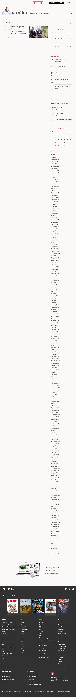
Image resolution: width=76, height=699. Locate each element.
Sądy (3, 658)
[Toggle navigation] (6, 3)
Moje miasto (61, 650)
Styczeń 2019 (55, 354)
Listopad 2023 (55, 224)
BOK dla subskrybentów (8, 679)
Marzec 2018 (54, 376)
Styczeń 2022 (55, 273)
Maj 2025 (53, 184)
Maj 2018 (53, 372)
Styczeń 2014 (55, 488)
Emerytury (24, 642)
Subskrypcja (59, 588)
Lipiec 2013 (54, 502)
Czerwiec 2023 (55, 235)
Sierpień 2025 (55, 177)
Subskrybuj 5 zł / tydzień (56, 2)
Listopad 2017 (55, 385)
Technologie (42, 653)
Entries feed (54, 548)
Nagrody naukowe (44, 657)
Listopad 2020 (55, 305)
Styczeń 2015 (55, 461)
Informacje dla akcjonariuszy (34, 684)
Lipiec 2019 (54, 341)
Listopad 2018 (55, 358)
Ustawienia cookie (31, 682)
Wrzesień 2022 (55, 255)
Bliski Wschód (24, 629)
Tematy (60, 661)
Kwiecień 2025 (55, 186)
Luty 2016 (54, 432)
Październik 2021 (55, 280)
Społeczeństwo (62, 646)
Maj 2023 (53, 238)
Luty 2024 (54, 217)
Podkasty (60, 653)
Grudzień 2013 (55, 491)
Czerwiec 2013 (55, 504)
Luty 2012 (53, 540)
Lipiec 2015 (54, 448)
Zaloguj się (54, 546)
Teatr (40, 633)
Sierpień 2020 (55, 311)
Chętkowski (61, 631)
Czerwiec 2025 (55, 182)
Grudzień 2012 (55, 517)
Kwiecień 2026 (55, 159)
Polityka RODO (30, 679)
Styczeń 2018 (55, 381)
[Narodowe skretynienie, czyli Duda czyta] (38, 32)
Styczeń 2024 (55, 220)
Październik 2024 (56, 199)
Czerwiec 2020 (55, 316)
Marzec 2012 (54, 538)
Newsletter (49, 588)
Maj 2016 (53, 426)
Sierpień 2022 (55, 258)
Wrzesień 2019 (55, 336)
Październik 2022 (55, 253)
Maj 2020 (53, 318)
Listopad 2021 (55, 278)
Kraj (3, 644)
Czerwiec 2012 (55, 531)
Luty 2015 (53, 459)
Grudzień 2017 (55, 383)
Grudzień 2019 (55, 329)
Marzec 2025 (54, 188)
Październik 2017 (55, 388)
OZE (22, 648)
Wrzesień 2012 (55, 524)
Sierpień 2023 (55, 231)
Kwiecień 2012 (55, 535)
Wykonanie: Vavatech (50, 691)
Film (40, 627)
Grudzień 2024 (55, 195)
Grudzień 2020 (55, 302)
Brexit (22, 622)
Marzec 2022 (54, 269)
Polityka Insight (17, 691)
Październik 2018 (55, 361)
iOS (52, 677)
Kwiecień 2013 (55, 508)
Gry (40, 635)
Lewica (4, 651)
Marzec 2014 (54, 484)
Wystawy (41, 631)
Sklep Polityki (61, 666)
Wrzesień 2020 (55, 309)
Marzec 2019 (54, 350)
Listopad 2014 (55, 466)
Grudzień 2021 (55, 276)
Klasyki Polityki (62, 648)
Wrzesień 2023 (55, 229)
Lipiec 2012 (54, 529)
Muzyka (41, 624)
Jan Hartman (10, 37)
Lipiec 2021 (54, 287)
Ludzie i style (61, 644)
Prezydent (5, 656)
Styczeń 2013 (55, 515)
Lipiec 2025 (54, 179)
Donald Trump (24, 627)
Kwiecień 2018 (55, 374)
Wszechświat (42, 650)
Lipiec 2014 (54, 475)
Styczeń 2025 (55, 193)
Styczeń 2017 (55, 408)
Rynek (22, 639)
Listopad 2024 (55, 197)
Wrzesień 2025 (55, 175)
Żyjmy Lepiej (5, 633)
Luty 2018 (54, 379)
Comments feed (55, 551)
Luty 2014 (53, 486)
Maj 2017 (53, 399)
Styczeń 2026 (55, 166)
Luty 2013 (54, 513)
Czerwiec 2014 (55, 477)
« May (52, 52)
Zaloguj (68, 2)
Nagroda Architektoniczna (46, 640)
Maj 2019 (53, 345)
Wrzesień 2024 (55, 202)
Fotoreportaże (61, 655)
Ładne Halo (42, 691)
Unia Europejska (25, 624)
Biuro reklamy (5, 674)
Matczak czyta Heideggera (63, 103)
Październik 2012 (55, 522)
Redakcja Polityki (6, 671)
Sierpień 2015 (55, 446)
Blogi (59, 619)
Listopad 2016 (55, 412)
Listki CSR (23, 653)
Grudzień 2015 (55, 437)
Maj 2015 (53, 453)
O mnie (70, 13)
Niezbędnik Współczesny (8, 629)
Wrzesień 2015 (55, 444)
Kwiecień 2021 (55, 294)
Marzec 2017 (54, 403)
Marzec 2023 (54, 242)
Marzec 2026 (54, 161)
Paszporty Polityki (44, 638)
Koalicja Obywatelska (8, 654)
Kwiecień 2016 (55, 428)
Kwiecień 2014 (55, 482)
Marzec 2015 (54, 457)
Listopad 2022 (55, 251)
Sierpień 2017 (55, 392)
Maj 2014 (53, 479)
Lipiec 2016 (54, 421)
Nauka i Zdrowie (43, 645)
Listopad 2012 (55, 520)
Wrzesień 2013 (55, 497)
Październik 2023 (56, 226)
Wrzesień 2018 (55, 363)
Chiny (22, 633)
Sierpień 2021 (55, 285)
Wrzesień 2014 (55, 470)
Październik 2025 (55, 173)
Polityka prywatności (32, 676)
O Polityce (4, 682)
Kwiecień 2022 (55, 267)
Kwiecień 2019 (55, 347)
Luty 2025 (54, 191)
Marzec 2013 (54, 511)
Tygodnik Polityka (7, 622)
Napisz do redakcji (6, 676)
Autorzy (60, 659)
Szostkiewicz (61, 627)
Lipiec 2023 (54, 233)
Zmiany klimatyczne (44, 655)
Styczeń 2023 (55, 247)
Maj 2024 (53, 211)
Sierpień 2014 (55, 473)
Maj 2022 (53, 264)
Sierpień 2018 (55, 365)
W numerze (4, 619)
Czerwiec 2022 (55, 262)
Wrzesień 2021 (55, 282)
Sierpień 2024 (55, 204)
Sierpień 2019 (55, 338)
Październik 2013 (55, 495)
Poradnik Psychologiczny (8, 627)
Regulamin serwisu (31, 671)
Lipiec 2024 (54, 206)
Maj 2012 (53, 533)
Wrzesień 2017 (55, 390)
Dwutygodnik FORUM (6, 691)
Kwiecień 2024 (55, 213)
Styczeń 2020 (55, 327)
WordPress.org (55, 553)
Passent (60, 622)
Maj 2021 (53, 291)
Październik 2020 (56, 307)
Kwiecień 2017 (55, 401)
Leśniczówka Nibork (27, 691)
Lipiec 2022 (54, 260)
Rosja (22, 631)
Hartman (60, 624)
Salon (3, 631)
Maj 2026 (53, 157)
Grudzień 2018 (55, 356)
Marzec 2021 (54, 296)
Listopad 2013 (55, 493)
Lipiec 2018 (54, 367)
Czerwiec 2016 (55, 423)
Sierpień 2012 (55, 526)
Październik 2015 (55, 441)
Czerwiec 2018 (55, 370)
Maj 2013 (53, 506)
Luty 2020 (54, 325)
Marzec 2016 (54, 430)
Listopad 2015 (55, 439)
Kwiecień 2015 (55, 455)
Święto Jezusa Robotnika (58, 98)
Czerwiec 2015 (55, 450)
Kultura (41, 619)
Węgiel (22, 646)
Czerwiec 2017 (55, 397)
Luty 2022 (54, 271)
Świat (22, 619)
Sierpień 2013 (55, 500)
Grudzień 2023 (55, 222)
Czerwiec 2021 (55, 289)
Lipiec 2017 (54, 394)
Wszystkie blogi (62, 633)
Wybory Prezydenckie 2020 (9, 647)
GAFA (22, 650)
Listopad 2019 (55, 332)
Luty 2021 (53, 298)
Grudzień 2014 (55, 464)
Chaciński (60, 629)
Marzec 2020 (54, 323)
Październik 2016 (55, 414)
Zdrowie (41, 648)
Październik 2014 (55, 468)
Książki (41, 622)
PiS (3, 649)
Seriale (41, 629)
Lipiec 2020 (54, 314)
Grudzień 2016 (55, 410)
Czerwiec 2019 (55, 343)
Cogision (38, 691)
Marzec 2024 (54, 215)
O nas (59, 664)
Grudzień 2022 (55, 249)
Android (55, 677)
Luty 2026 (54, 164)
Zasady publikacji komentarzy (34, 674)
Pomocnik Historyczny (8, 624)
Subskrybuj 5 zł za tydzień (51, 573)
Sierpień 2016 (55, 419)
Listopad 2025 (55, 170)
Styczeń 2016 (55, 435)
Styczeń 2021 (55, 300)
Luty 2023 (54, 244)
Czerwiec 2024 (55, 208)
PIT (22, 644)
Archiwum (60, 657)
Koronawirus (5, 639)
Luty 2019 (54, 352)
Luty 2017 (53, 405)
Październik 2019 (55, 334)
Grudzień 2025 (55, 168)
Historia (60, 642)
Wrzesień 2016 (55, 417)
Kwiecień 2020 (55, 320)
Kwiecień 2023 (55, 240)
